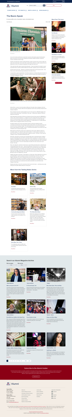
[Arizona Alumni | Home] (16, 5)
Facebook (55, 391)
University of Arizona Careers (27, 393)
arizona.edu (39, 389)
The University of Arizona (44, 413)
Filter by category (10, 263)
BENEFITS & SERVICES (32, 10)
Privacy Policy (24, 398)
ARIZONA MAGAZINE (43, 10)
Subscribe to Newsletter (56, 389)
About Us (23, 389)
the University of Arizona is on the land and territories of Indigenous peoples (32, 406)
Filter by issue (20, 263)
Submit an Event (25, 400)
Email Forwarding (25, 396)
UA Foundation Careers (26, 395)
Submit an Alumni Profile (26, 401)
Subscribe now (36, 376)
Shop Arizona (39, 395)
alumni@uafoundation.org (14, 402)
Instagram (55, 395)
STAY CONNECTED (21, 10)
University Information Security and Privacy (36, 411)
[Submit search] (63, 1)
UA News (38, 396)
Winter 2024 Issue (59, 82)
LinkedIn (54, 396)
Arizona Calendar (40, 393)
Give (54, 5)
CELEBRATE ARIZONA (11, 10)
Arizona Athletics (40, 391)
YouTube (54, 398)
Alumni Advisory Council (26, 391)
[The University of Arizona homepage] (13, 1)
